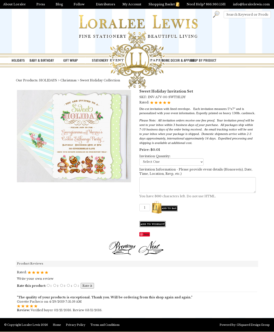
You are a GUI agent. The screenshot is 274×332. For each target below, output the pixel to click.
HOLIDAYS (18, 60)
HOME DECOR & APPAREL (174, 60)
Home (57, 324)
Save (146, 234)
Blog (59, 4)
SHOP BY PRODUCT (203, 60)
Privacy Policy (75, 324)
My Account (131, 4)
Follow (79, 4)
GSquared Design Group (253, 324)
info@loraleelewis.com (251, 4)
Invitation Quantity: (155, 156)
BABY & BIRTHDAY (42, 60)
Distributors (105, 4)
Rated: (144, 102)
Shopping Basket (162, 4)
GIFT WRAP (70, 60)
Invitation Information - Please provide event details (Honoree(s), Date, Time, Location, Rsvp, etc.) (195, 171)
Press (40, 4)
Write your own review (35, 279)
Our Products (26, 80)
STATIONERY (100, 60)
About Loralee (14, 4)
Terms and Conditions (105, 324)
